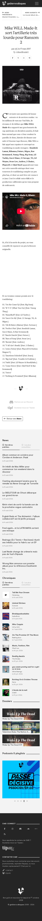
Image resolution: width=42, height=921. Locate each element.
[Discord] (20, 829)
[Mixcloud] (36, 829)
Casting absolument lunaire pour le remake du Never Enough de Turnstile (20, 482)
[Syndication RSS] (4, 834)
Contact (9, 870)
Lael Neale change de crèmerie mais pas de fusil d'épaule (19, 552)
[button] (14, 801)
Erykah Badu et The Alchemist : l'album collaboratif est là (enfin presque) (21, 517)
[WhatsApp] (23, 57)
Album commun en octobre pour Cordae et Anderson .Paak (17, 456)
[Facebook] (12, 57)
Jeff (16, 48)
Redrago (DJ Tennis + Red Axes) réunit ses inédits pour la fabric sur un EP (21, 541)
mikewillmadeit (22, 52)
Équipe (8, 873)
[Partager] (29, 57)
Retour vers (14, 419)
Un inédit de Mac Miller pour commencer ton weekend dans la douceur (18, 469)
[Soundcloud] (28, 829)
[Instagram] (12, 829)
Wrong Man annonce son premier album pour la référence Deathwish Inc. (19, 566)
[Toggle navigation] (37, 3)
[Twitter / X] (18, 57)
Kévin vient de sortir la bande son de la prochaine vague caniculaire (20, 505)
